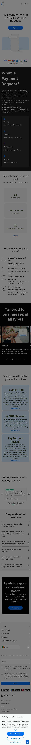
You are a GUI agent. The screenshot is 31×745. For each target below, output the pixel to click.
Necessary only (15, 738)
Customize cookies (15, 742)
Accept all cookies (15, 734)
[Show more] (15, 729)
